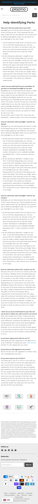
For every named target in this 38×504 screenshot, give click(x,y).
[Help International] (6, 411)
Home (5, 493)
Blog (30, 495)
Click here (30, 343)
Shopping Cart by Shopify (19, 500)
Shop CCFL (21, 493)
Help (18, 495)
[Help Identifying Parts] (18, 400)
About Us (24, 495)
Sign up (28, 465)
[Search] (34, 15)
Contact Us (13, 493)
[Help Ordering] (31, 400)
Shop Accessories (10, 495)
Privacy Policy (19, 497)
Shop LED (29, 493)
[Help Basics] (6, 400)
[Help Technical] (18, 411)
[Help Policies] (31, 411)
